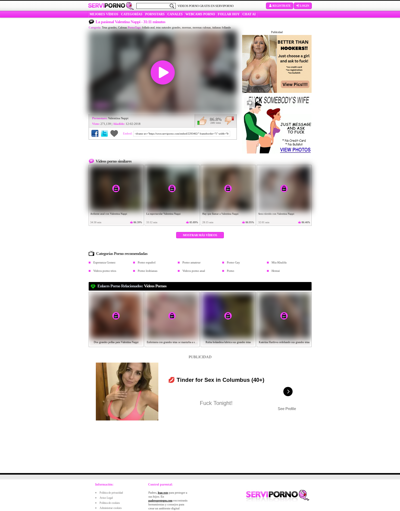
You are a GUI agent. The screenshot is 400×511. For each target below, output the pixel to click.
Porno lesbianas (147, 271)
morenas (186, 27)
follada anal (148, 27)
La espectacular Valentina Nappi (163, 213)
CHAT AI (249, 14)
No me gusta (229, 120)
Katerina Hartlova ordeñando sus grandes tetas (284, 342)
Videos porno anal (193, 271)
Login (304, 5)
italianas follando (221, 27)
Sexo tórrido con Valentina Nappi (276, 213)
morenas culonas (202, 27)
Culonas (122, 27)
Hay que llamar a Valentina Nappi (220, 213)
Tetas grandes (109, 27)
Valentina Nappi (118, 118)
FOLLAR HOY (229, 14)
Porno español (147, 262)
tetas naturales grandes (168, 27)
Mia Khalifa (279, 262)
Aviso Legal (106, 497)
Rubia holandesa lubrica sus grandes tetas (228, 342)
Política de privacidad (111, 492)
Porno (230, 271)
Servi (106, 6)
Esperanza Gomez (104, 262)
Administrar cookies (111, 508)
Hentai (276, 271)
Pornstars (155, 14)
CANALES (175, 14)
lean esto (163, 492)
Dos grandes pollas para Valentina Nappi (116, 342)
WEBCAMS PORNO (200, 14)
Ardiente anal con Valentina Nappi (108, 213)
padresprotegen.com (160, 500)
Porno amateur (191, 262)
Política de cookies (110, 503)
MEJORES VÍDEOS (104, 14)
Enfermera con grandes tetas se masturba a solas (172, 342)
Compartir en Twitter (104, 133)
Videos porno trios (104, 271)
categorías (131, 14)
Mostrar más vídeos (200, 235)
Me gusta (201, 120)
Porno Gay (233, 262)
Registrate (281, 5)
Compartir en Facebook (94, 133)
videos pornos (155, 286)
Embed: (128, 133)
